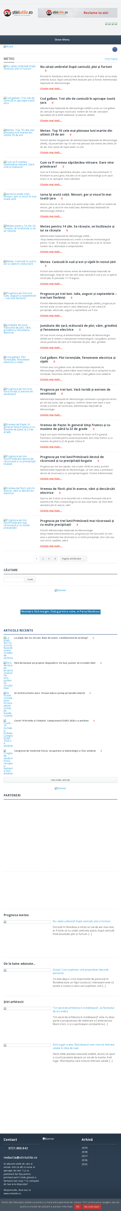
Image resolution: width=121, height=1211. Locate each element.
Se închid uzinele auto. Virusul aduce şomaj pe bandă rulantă (49, 692)
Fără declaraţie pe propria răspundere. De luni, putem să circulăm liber (55, 662)
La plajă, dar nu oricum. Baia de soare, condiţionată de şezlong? (51, 637)
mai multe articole (60, 779)
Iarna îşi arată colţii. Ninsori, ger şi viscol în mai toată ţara (75, 196)
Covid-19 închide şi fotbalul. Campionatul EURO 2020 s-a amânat (51, 720)
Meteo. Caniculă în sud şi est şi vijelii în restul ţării (78, 262)
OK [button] (77, 1206)
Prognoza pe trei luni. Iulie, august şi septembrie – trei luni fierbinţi (78, 295)
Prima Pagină (111, 58)
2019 (84, 1148)
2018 (84, 1152)
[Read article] (16, 66)
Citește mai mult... (51, 88)
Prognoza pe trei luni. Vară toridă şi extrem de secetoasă (75, 391)
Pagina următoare (72, 558)
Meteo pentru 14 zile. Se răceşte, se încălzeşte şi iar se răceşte (77, 228)
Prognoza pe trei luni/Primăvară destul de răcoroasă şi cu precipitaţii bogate (72, 459)
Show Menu (62, 39)
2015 (84, 1164)
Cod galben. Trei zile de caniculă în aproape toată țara (77, 100)
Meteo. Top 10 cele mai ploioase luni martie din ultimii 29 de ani (76, 132)
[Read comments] (24, 66)
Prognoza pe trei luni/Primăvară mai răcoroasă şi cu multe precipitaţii (77, 522)
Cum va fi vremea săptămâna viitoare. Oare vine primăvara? (77, 164)
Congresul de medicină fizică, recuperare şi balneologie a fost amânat (55, 750)
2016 (84, 1160)
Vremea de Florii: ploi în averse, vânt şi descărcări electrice (77, 490)
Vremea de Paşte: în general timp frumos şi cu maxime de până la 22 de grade (75, 427)
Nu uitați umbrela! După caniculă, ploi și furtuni (76, 67)
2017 (84, 1156)
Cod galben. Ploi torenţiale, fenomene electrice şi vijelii (77, 359)
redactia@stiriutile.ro (20, 1157)
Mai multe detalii (91, 1206)
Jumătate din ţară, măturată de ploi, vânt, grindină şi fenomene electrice (78, 327)
